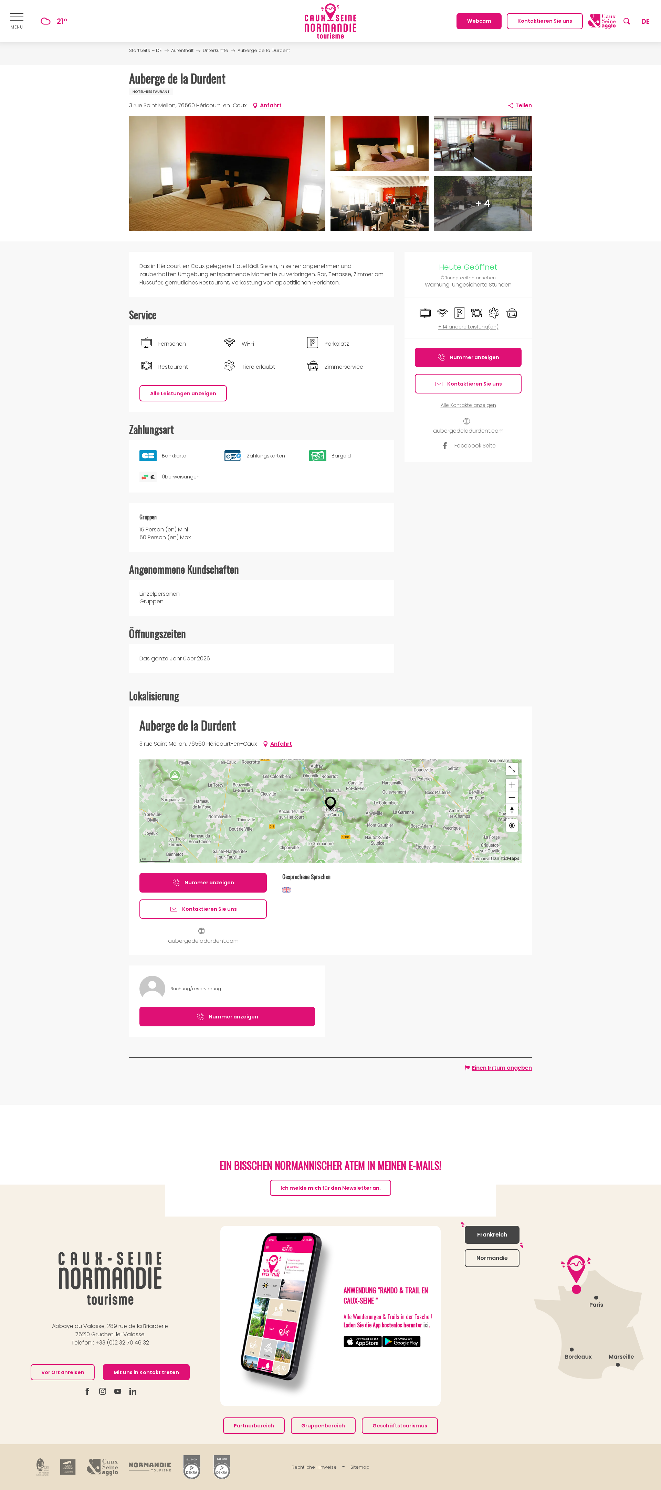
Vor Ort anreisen (62, 1372)
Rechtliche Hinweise (314, 1467)
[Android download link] (401, 1341)
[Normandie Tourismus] (149, 1467)
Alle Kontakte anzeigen (468, 405)
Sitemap (359, 1467)
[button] (627, 21)
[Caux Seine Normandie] (110, 1278)
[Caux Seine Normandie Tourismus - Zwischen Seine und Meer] (330, 21)
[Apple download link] (363, 1341)
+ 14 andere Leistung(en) (468, 327)
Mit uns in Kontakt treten (146, 1372)
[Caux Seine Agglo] (102, 1467)
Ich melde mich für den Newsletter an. (331, 1187)
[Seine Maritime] (67, 1467)
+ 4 (482, 203)
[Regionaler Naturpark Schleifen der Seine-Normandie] (42, 1467)
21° (62, 21)
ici (426, 1325)
